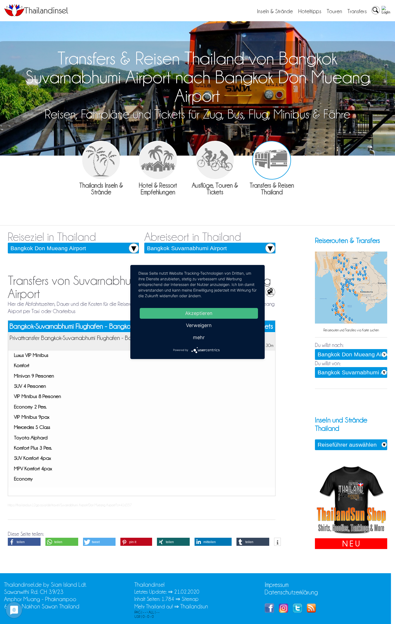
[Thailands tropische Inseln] (36, 14)
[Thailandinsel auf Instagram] (283, 611)
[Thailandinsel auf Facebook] (269, 611)
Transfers (357, 11)
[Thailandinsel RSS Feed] (311, 611)
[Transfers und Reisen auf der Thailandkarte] (351, 322)
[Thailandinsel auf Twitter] (297, 611)
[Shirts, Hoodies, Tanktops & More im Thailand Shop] (351, 534)
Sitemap (190, 599)
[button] (24, 542)
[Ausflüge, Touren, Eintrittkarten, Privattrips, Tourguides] (215, 160)
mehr (199, 337)
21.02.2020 (186, 591)
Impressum (277, 584)
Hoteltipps (309, 11)
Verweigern (199, 325)
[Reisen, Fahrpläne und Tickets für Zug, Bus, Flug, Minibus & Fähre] (271, 160)
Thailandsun (194, 606)
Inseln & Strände (275, 11)
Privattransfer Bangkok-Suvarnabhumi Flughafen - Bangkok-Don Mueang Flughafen (106, 338)
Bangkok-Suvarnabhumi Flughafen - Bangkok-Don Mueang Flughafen (105, 326)
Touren (334, 11)
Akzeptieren (199, 313)
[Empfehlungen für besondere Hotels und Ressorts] (158, 160)
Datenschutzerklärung (291, 592)
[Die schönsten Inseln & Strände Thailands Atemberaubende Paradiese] (101, 160)
